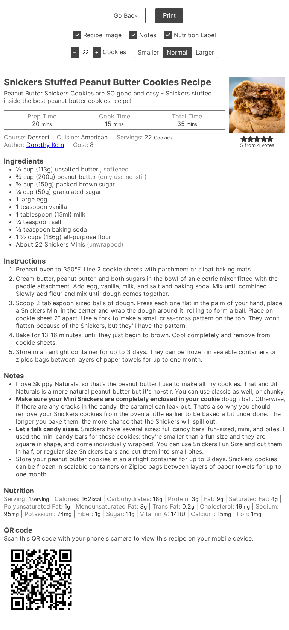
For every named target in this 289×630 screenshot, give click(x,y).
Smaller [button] (148, 52)
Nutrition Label (195, 35)
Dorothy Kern (45, 144)
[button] (243, 138)
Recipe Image (102, 35)
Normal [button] (177, 52)
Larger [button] (205, 52)
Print (169, 15)
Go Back (126, 15)
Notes (147, 35)
